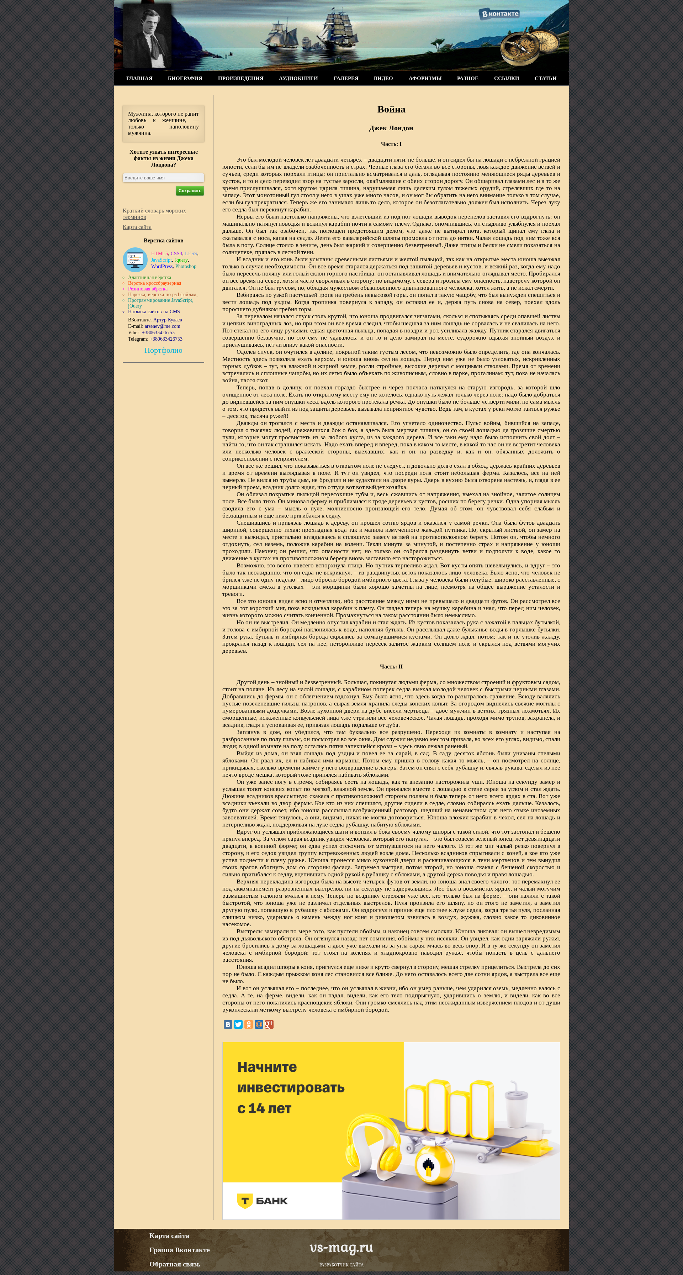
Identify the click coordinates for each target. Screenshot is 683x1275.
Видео (383, 78)
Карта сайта (137, 227)
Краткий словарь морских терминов (154, 214)
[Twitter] (238, 1024)
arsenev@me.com (162, 326)
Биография (185, 78)
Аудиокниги (298, 78)
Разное (467, 78)
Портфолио (163, 350)
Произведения (241, 78)
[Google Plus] (269, 1024)
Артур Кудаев (167, 319)
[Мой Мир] (259, 1024)
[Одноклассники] (248, 1024)
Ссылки (506, 78)
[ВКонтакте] (228, 1024)
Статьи (546, 78)
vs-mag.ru (341, 1246)
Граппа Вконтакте (179, 1250)
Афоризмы (425, 78)
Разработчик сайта (341, 1265)
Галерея (346, 78)
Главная (139, 78)
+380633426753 (158, 332)
